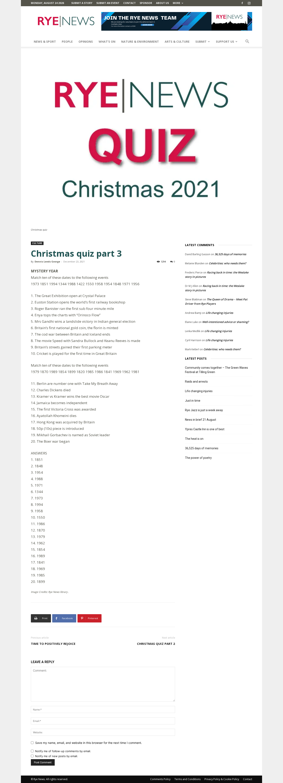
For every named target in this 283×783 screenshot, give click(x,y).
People (67, 42)
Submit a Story (81, 3)
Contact (129, 3)
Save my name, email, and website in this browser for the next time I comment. (88, 742)
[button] (247, 42)
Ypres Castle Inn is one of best (204, 429)
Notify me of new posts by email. (56, 756)
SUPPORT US (225, 42)
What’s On (107, 42)
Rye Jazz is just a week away (204, 410)
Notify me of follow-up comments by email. (63, 751)
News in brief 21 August (200, 419)
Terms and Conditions (187, 779)
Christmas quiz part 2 (156, 644)
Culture (37, 243)
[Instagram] (249, 3)
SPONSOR (146, 3)
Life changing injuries (219, 313)
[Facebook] (242, 3)
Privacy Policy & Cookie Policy (221, 779)
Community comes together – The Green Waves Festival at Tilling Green (216, 370)
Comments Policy (160, 779)
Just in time (192, 400)
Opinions (86, 42)
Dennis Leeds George (47, 261)
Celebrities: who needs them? (227, 263)
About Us (162, 3)
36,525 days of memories (230, 254)
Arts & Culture (177, 42)
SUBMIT (201, 42)
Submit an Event (107, 3)
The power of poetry (198, 457)
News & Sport (45, 42)
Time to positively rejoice (53, 644)
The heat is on (194, 438)
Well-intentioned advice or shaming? (225, 322)
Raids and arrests (196, 381)
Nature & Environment (140, 42)
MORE (176, 3)
